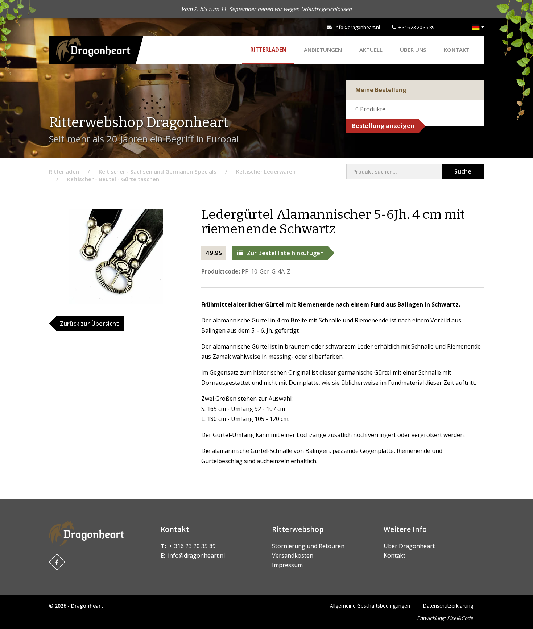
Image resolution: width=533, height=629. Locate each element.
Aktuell (371, 49)
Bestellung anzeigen (383, 125)
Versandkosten (292, 555)
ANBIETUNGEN (323, 49)
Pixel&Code (460, 618)
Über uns (413, 49)
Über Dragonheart (409, 546)
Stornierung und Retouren (308, 546)
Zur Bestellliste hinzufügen (285, 253)
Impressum (287, 565)
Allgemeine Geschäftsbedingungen (370, 605)
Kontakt (457, 49)
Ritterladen (268, 49)
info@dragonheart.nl (357, 27)
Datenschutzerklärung (448, 605)
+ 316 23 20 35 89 (416, 27)
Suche (462, 171)
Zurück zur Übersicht (89, 324)
